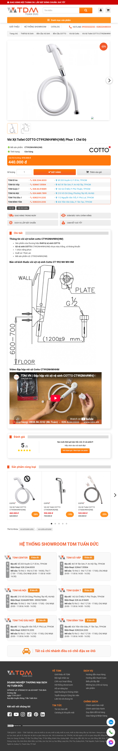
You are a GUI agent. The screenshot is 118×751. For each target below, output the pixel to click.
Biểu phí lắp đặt (93, 681)
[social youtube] (16, 714)
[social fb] (9, 714)
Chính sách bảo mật (95, 705)
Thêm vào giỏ (95, 172)
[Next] (109, 80)
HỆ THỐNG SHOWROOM (35, 27)
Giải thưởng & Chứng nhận (66, 692)
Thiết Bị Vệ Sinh (27, 33)
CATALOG (55, 27)
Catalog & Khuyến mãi (64, 712)
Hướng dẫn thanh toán (96, 678)
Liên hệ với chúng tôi (64, 699)
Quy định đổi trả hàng (95, 712)
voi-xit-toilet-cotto (27, 529)
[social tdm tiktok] (29, 714)
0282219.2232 (39, 197)
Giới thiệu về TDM (62, 674)
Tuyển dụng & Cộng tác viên (67, 695)
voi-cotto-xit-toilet (44, 529)
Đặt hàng (56, 172)
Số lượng (11, 172)
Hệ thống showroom (64, 685)
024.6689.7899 (39, 193)
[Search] (85, 10)
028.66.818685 (39, 189)
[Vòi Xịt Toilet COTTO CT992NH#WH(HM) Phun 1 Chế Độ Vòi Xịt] (58, 80)
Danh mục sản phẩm (61, 20)
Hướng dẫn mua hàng (95, 674)
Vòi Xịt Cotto (74, 33)
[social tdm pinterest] (36, 714)
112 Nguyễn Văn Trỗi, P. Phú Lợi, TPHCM (76, 197)
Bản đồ (36, 557)
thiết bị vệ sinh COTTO (50, 243)
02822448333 (104, 27)
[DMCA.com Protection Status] (14, 725)
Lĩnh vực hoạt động (63, 681)
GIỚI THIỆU (14, 27)
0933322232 (88, 27)
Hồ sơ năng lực (61, 688)
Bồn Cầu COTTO (59, 33)
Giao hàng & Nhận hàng (96, 716)
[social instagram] (22, 714)
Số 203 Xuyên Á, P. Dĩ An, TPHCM (72, 180)
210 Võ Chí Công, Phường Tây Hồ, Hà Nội (76, 193)
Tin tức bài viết (61, 709)
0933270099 (40, 600)
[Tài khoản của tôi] (101, 10)
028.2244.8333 (39, 180)
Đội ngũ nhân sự (62, 678)
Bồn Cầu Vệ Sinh (43, 33)
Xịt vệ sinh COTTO (23, 246)
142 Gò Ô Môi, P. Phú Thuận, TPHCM (74, 189)
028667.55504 (39, 184)
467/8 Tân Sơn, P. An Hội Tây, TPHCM (74, 184)
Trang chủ (13, 33)
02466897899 (27, 600)
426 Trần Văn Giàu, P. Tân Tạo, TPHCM (75, 202)
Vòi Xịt (11, 208)
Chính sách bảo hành (95, 709)
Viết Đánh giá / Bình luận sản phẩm (75, 450)
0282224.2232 (39, 202)
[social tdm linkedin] (42, 714)
